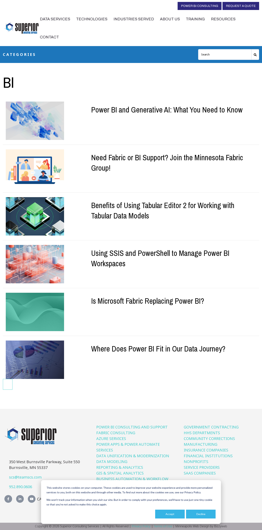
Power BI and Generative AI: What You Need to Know (167, 110)
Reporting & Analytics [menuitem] (119, 467)
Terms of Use (163, 526)
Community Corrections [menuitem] (209, 438)
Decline (200, 514)
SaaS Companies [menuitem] (200, 473)
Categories (19, 54)
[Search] (255, 54)
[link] (21, 27)
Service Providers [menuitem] (202, 467)
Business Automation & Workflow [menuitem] (132, 478)
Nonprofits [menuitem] (196, 461)
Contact (49, 37)
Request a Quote (241, 5)
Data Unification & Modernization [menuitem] (132, 455)
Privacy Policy (141, 526)
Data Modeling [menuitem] (111, 461)
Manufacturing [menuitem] (200, 444)
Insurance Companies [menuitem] (206, 450)
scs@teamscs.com (25, 477)
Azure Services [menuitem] (111, 438)
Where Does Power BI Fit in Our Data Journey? (158, 349)
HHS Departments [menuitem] (202, 432)
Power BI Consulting (199, 5)
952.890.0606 (20, 486)
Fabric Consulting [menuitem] (115, 432)
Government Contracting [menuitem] (211, 427)
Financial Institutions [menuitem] (208, 455)
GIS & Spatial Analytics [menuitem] (120, 473)
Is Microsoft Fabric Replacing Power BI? (147, 301)
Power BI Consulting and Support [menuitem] (132, 427)
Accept (170, 514)
